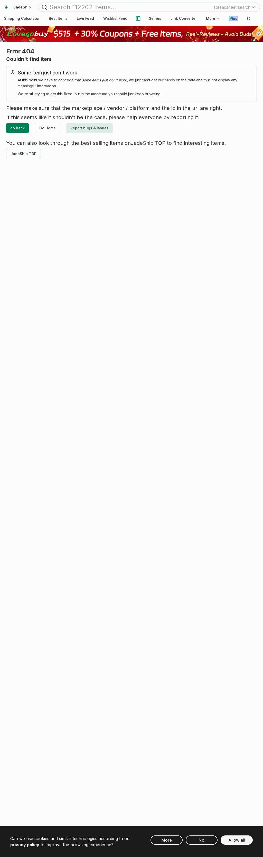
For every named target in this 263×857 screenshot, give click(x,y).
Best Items (58, 18)
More (210, 18)
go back (17, 128)
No (201, 840)
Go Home (47, 128)
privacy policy (24, 844)
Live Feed (85, 18)
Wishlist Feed (115, 18)
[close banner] (258, 34)
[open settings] (248, 18)
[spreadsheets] (138, 18)
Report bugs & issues (89, 128)
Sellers (155, 18)
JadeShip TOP (23, 153)
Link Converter (184, 18)
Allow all (236, 840)
